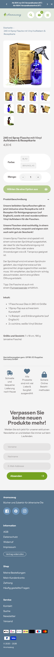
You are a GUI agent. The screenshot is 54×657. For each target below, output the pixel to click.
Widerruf (8, 541)
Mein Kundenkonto (14, 577)
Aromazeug (8, 647)
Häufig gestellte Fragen (16, 587)
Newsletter (9, 616)
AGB (5, 531)
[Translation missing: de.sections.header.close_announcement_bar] (51, 4)
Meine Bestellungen (14, 572)
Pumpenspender (18, 287)
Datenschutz (10, 536)
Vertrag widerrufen (15, 554)
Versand (8, 621)
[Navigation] (47, 14)
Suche (6, 611)
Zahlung (8, 582)
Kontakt (7, 605)
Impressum (9, 546)
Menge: (12, 176)
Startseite (8, 27)
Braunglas (28, 165)
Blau (24, 158)
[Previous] (6, 4)
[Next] (47, 4)
